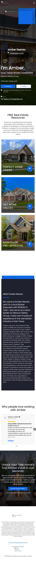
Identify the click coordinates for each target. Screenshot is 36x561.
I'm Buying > (8, 86)
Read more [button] (11, 437)
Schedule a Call (16, 53)
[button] (1, 429)
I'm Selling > (23, 86)
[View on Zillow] (5, 417)
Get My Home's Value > (18, 489)
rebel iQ (21, 546)
